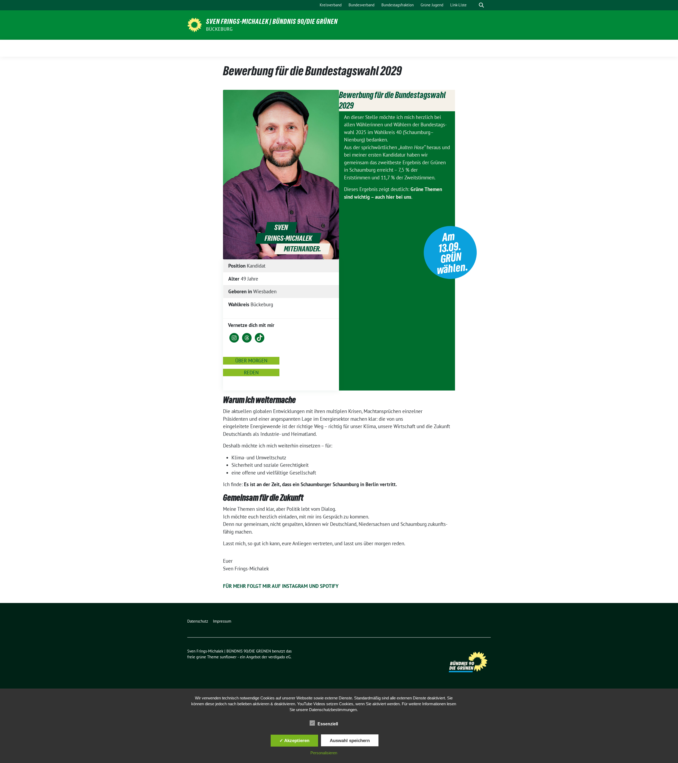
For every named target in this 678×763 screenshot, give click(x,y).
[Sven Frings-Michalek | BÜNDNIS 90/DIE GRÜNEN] (194, 24)
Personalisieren (323, 753)
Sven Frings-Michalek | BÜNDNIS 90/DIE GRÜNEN (272, 21)
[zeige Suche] (481, 5)
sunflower (228, 656)
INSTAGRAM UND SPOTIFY (310, 586)
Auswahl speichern (350, 740)
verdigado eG (279, 656)
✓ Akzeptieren (294, 740)
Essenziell (328, 724)
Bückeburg (219, 29)
